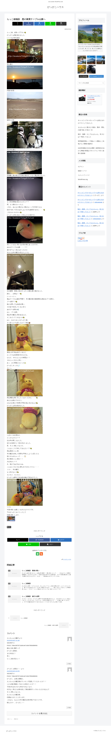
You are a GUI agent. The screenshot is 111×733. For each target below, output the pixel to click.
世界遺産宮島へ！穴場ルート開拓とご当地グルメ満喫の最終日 (91, 142)
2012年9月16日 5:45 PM (13, 671)
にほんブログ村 (83, 241)
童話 (10, 527)
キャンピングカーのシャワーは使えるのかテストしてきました (91, 122)
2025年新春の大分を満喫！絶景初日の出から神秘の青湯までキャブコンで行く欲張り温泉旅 (91, 150)
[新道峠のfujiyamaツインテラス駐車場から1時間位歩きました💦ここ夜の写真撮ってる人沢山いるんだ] (91, 60)
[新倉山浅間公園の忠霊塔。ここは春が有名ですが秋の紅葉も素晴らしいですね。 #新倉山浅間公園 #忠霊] (100, 60)
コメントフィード (84, 175)
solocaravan (98, 202)
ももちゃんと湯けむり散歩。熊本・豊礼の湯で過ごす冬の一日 (91, 128)
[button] (61, 24)
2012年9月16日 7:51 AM (13, 640)
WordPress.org (83, 179)
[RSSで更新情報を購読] (41, 553)
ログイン (81, 166)
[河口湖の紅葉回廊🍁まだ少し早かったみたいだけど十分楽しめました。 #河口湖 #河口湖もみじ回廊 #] (82, 69)
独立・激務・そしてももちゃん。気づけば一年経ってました (91, 135)
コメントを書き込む (39, 713)
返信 (70, 663)
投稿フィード (82, 171)
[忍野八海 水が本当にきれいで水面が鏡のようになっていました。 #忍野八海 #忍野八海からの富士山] (82, 60)
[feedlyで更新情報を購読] (37, 553)
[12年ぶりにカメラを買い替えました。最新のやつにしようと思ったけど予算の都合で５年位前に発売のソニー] (91, 69)
